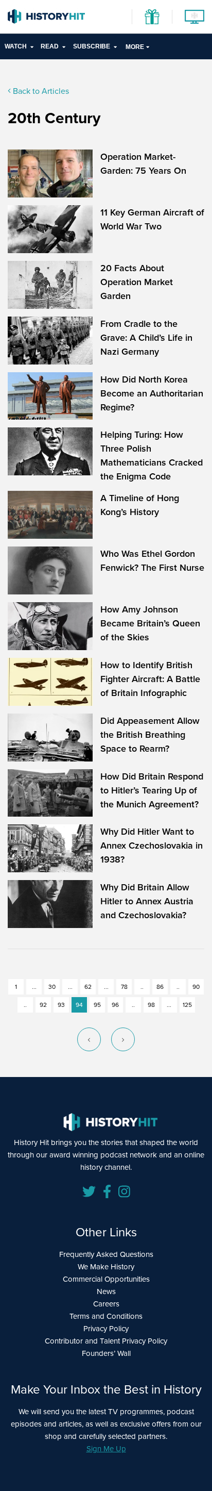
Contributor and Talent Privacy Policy (106, 1340)
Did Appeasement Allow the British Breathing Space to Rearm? (150, 734)
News (106, 1291)
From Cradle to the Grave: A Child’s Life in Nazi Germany (146, 337)
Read (50, 46)
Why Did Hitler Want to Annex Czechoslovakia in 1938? (151, 845)
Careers (106, 1303)
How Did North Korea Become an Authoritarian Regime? (151, 393)
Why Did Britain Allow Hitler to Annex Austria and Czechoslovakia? (146, 901)
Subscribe (91, 46)
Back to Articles (40, 90)
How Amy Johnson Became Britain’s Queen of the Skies (150, 623)
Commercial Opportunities (106, 1278)
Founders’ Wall (106, 1353)
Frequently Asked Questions (106, 1254)
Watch (16, 46)
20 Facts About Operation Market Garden (136, 281)
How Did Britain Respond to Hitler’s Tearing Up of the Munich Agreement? (151, 790)
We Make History (106, 1266)
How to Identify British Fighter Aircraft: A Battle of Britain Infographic (150, 678)
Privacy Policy (106, 1328)
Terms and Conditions (106, 1316)
